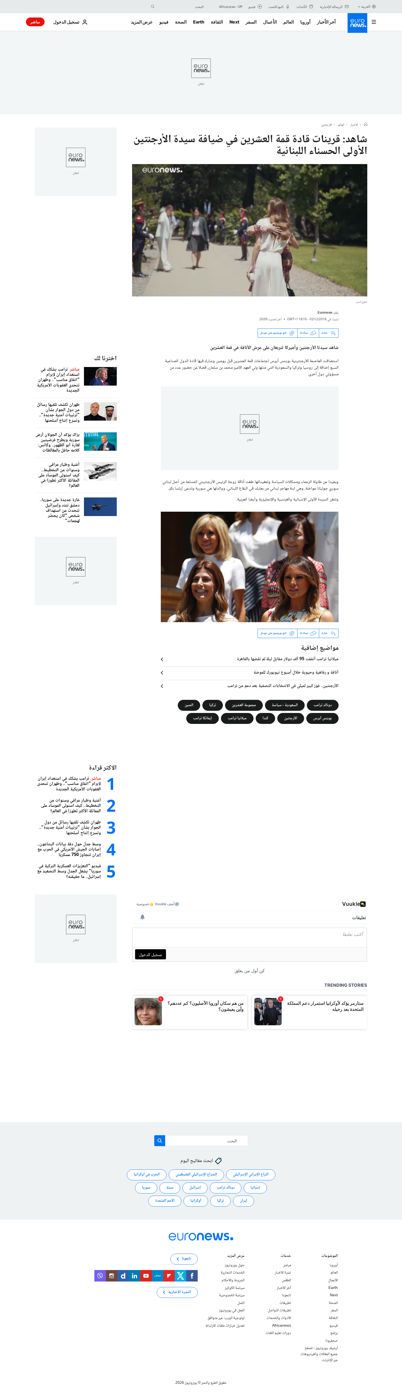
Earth (198, 22)
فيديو (163, 22)
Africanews (281, 1326)
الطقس (286, 1280)
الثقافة (217, 22)
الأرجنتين (326, 125)
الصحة (181, 22)
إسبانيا (255, 1188)
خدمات (286, 1256)
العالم (288, 22)
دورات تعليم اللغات (278, 1333)
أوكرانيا (195, 1201)
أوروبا (305, 22)
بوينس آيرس (322, 718)
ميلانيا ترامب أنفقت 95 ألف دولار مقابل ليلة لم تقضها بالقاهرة (288, 659)
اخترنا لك (105, 358)
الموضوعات (329, 1256)
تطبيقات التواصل (279, 1310)
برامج (334, 1333)
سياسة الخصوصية (231, 1295)
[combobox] (180, 6)
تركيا (212, 705)
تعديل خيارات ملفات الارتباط (224, 1326)
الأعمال (270, 22)
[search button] (152, 6)
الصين (189, 705)
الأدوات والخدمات (278, 1318)
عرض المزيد (235, 1256)
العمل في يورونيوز (231, 1310)
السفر (251, 22)
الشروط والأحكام (233, 1280)
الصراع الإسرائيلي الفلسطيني (196, 1175)
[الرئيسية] (365, 125)
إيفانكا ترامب (202, 718)
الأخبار (354, 125)
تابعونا (286, 1295)
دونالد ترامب (323, 705)
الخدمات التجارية (232, 1273)
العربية (365, 6)
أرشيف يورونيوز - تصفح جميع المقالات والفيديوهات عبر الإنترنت (319, 1354)
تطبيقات (285, 1303)
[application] (249, 230)
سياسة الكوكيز (234, 1288)
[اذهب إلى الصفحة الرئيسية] (357, 23)
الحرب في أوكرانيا (147, 1175)
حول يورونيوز (234, 1265)
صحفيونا (331, 1341)
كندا (265, 718)
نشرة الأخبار (283, 1273)
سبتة (169, 1188)
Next (234, 22)
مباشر (35, 21)
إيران (243, 1201)
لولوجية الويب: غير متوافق (226, 1318)
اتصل (240, 1303)
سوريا (146, 1188)
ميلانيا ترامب (237, 718)
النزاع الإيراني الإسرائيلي (251, 1175)
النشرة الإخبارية (179, 1292)
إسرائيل (195, 1188)
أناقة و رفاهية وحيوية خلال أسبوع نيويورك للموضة (296, 672)
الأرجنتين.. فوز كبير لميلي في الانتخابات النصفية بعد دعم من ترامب (283, 686)
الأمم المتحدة (164, 1201)
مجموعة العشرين (244, 705)
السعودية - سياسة (285, 705)
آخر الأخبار (326, 22)
